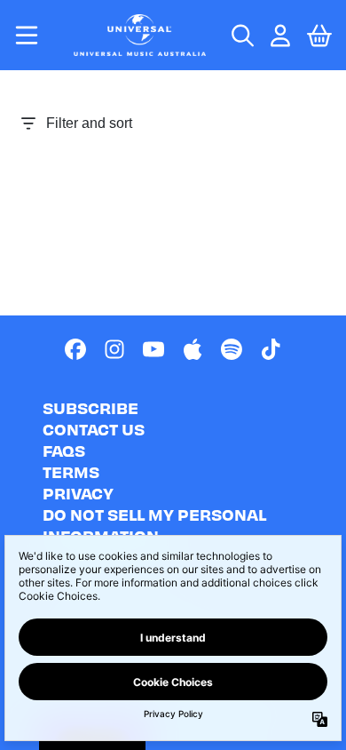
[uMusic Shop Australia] (140, 35)
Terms (71, 471)
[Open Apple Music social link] (192, 349)
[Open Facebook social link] (75, 349)
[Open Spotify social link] (231, 349)
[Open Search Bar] (241, 35)
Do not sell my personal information (154, 525)
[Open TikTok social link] (270, 349)
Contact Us (94, 429)
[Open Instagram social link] (114, 349)
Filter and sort (89, 123)
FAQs (64, 450)
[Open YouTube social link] (153, 349)
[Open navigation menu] (26, 35)
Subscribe (90, 407)
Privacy (78, 493)
